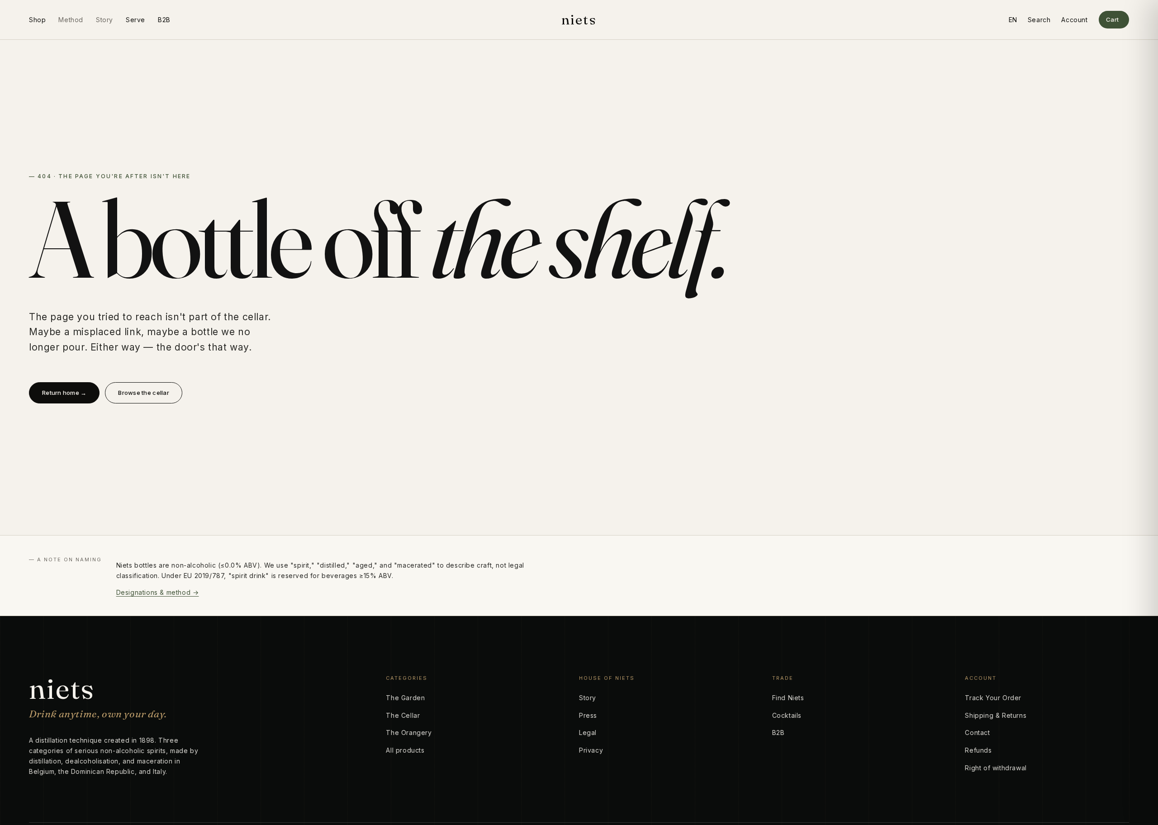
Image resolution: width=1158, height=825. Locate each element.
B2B (164, 20)
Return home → (64, 392)
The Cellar (403, 715)
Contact (977, 732)
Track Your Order (993, 698)
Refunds (978, 750)
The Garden (405, 698)
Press (588, 715)
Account (1074, 20)
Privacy (591, 750)
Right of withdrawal (995, 768)
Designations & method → (157, 592)
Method (70, 20)
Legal (588, 732)
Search (1039, 20)
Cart (1112, 19)
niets (579, 20)
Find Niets (788, 698)
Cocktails (787, 715)
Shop (37, 20)
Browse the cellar (143, 392)
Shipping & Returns (995, 715)
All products (405, 750)
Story (104, 20)
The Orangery (409, 732)
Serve (135, 20)
